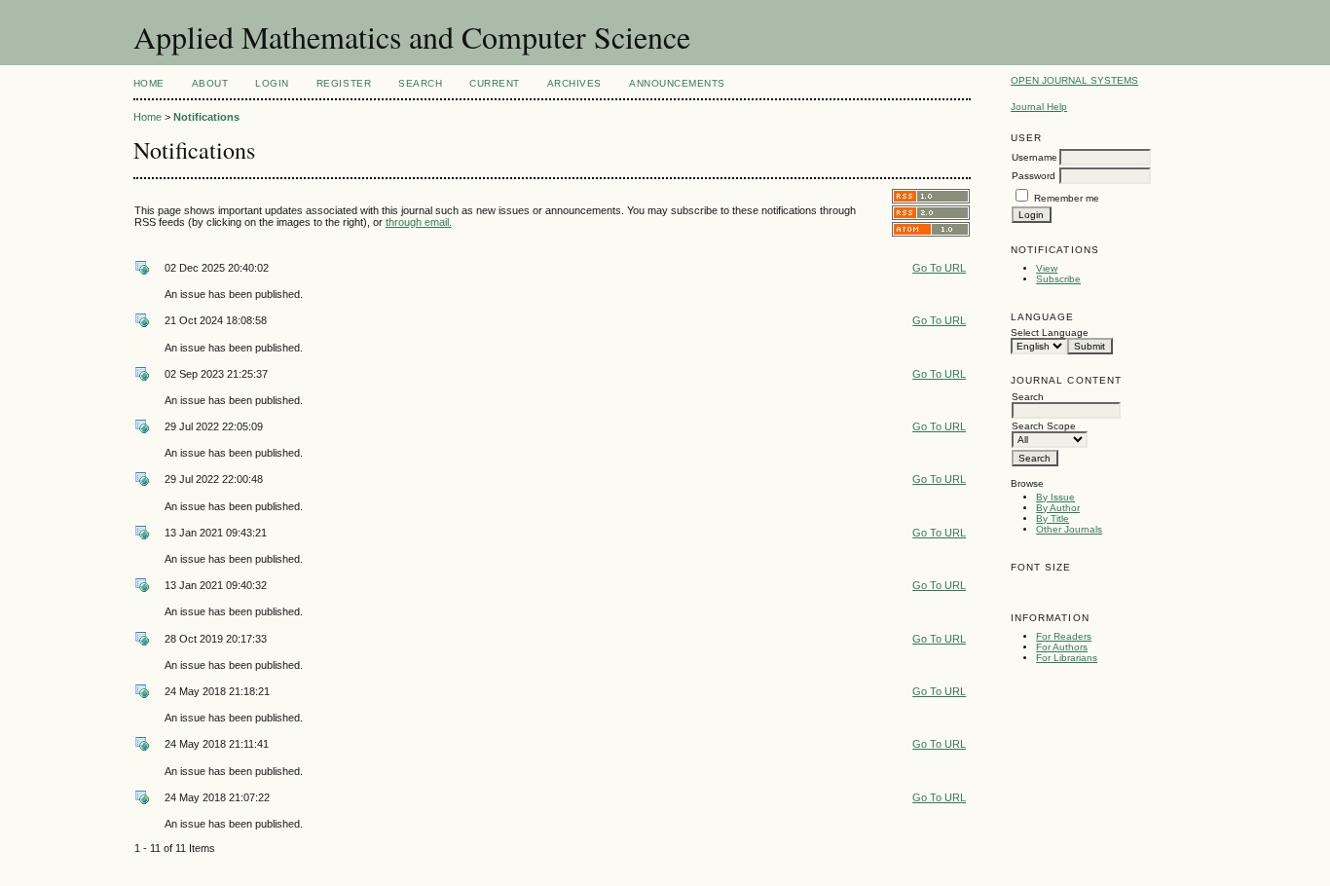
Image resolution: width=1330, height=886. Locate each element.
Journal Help (1039, 106)
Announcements (677, 83)
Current (494, 83)
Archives (574, 83)
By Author (1058, 507)
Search (420, 83)
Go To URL (939, 268)
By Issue (1055, 497)
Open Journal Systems (1074, 80)
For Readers (1063, 636)
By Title (1052, 518)
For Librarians (1066, 657)
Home (149, 83)
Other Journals (1069, 529)
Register (343, 83)
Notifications (206, 117)
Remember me (1066, 198)
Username (1034, 157)
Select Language (1050, 332)
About (210, 83)
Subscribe (1058, 279)
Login (272, 83)
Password (1033, 175)
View (1046, 268)
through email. (419, 222)
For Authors (1062, 647)
